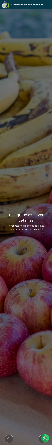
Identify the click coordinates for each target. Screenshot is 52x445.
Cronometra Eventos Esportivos (27, 4)
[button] (9, 439)
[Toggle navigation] (48, 4)
